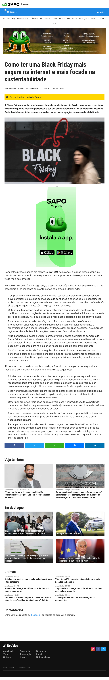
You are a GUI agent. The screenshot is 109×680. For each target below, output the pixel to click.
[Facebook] (98, 649)
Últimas (10, 572)
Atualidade (9, 490)
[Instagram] (93, 649)
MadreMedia (10, 88)
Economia (60, 490)
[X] (103, 649)
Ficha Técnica (8, 667)
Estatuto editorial (24, 667)
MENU (25, 4)
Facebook (36, 615)
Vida (62, 88)
